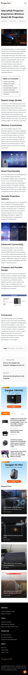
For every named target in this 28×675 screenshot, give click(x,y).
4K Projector (11, 348)
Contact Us (10, 668)
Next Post (6, 373)
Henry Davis (14, 434)
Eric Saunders (15, 428)
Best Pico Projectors (6, 637)
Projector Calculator (6, 622)
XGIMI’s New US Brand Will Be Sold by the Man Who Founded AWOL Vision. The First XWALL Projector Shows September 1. (18, 422)
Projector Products (6, 613)
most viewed (22, 414)
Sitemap (3, 668)
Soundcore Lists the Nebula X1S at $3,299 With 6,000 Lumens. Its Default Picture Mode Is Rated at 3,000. (18, 443)
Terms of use (4, 652)
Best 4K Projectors (6, 635)
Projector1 (13, 666)
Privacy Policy (4, 650)
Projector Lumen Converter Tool (9, 626)
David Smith (14, 459)
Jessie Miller (7, 595)
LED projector (19, 348)
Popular (14, 413)
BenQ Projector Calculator (8, 624)
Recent (5, 413)
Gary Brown (14, 449)
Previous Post (10, 360)
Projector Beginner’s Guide (8, 611)
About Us (3, 647)
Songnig (7, 567)
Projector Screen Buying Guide (9, 639)
